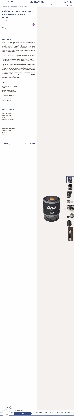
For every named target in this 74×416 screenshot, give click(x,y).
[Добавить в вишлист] (3, 28)
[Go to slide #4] (70, 201)
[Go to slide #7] (70, 223)
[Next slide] (65, 209)
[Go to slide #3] (70, 194)
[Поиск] (9, 2)
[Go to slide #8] (70, 230)
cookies (25, 407)
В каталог (69, 5)
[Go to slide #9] (70, 237)
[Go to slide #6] (70, 215)
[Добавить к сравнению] (6, 28)
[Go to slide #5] (70, 208)
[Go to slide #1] (70, 179)
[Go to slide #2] (70, 187)
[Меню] (4, 2)
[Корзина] (71, 2)
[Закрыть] (29, 408)
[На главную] (37, 2)
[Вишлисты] (68, 2)
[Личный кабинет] (64, 2)
